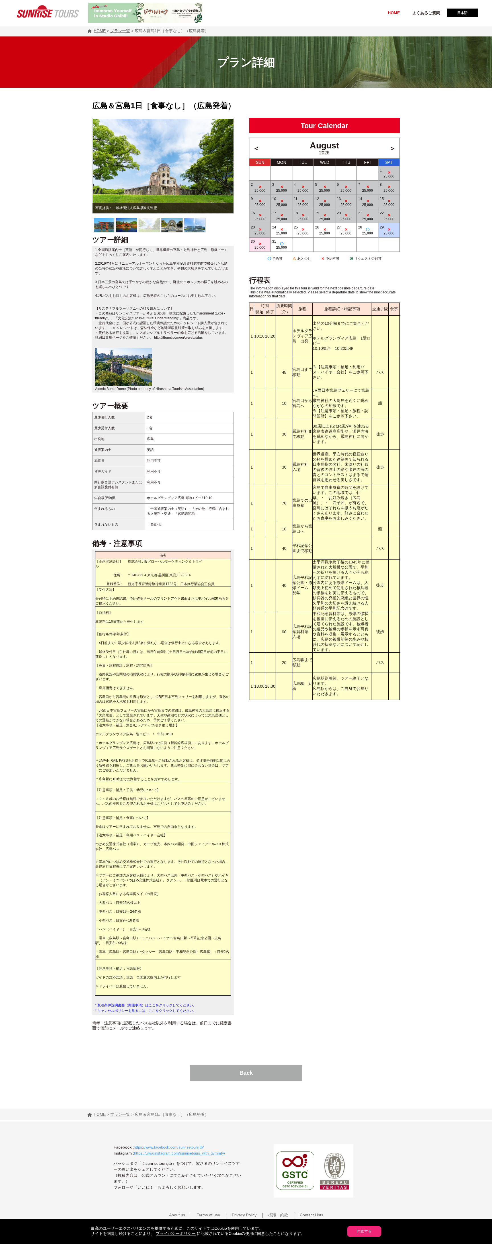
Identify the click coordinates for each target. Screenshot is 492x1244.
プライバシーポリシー (176, 1233)
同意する (364, 1231)
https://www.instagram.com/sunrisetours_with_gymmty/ (179, 1153)
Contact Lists (311, 1215)
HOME (394, 13)
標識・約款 (278, 1215)
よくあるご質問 (426, 13)
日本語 (462, 13)
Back (246, 1073)
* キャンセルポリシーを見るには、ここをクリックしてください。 (145, 1011)
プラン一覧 (120, 30)
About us (177, 1215)
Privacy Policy (244, 1215)
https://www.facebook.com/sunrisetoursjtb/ (169, 1147)
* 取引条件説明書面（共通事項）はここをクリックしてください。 (145, 1005)
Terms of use (208, 1215)
